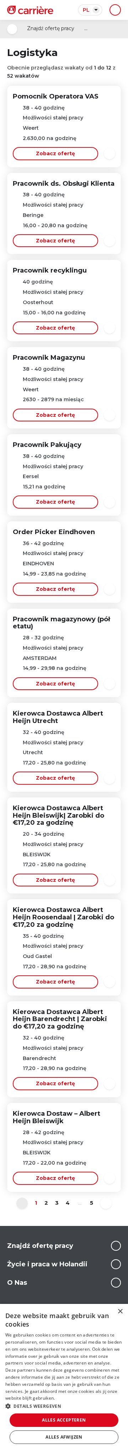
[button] (64, 1406)
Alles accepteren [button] (64, 1420)
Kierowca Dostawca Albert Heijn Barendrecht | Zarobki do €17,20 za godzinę (60, 1019)
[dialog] (64, 1377)
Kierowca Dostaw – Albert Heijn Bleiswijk (56, 1117)
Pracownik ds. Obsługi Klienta (63, 183)
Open (12, 29)
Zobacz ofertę (55, 153)
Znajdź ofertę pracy (50, 28)
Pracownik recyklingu (50, 270)
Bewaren (109, 153)
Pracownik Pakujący (47, 445)
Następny (106, 1203)
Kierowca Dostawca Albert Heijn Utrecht (58, 717)
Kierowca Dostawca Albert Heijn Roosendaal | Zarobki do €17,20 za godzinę (63, 917)
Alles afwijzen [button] (64, 1437)
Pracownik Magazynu (49, 358)
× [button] (120, 1311)
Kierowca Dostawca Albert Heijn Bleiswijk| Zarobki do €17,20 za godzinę (58, 815)
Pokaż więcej (116, 1246)
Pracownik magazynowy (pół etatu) (61, 623)
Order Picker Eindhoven (54, 532)
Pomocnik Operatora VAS (55, 96)
